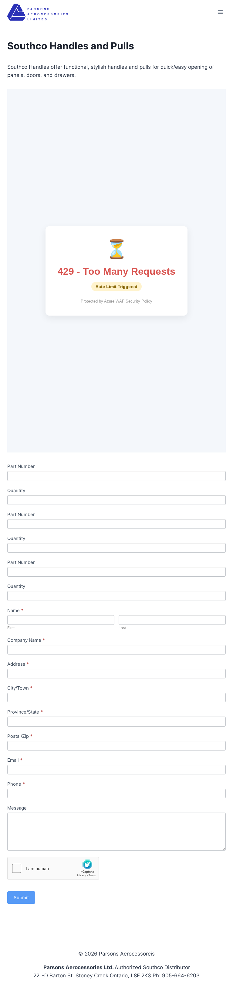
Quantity (16, 490)
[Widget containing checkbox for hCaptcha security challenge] (53, 868)
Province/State (25, 712)
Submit (21, 897)
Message (17, 808)
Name (15, 610)
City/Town (19, 688)
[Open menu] (220, 12)
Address (18, 664)
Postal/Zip (19, 736)
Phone (16, 784)
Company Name (26, 640)
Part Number (21, 466)
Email (14, 760)
